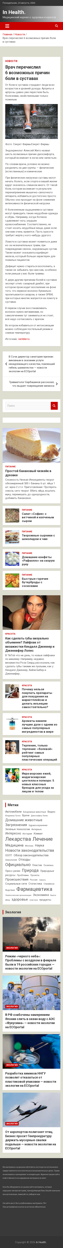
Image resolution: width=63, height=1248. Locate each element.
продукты (45, 899)
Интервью (36, 829)
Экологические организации (18, 895)
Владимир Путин (13, 816)
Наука (39, 845)
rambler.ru (24, 339)
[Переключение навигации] (7, 26)
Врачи (25, 815)
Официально (18, 864)
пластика (33, 900)
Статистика (35, 883)
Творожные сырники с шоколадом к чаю (38, 537)
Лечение (43, 839)
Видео (51, 811)
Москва (29, 846)
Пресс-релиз (12, 871)
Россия (33, 880)
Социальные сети (16, 883)
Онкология (11, 860)
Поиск (54, 406)
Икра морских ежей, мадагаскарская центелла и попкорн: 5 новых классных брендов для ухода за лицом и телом (38, 782)
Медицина (14, 845)
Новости (11, 61)
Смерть (42, 880)
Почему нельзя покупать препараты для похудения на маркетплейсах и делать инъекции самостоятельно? (37, 698)
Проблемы (23, 875)
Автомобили (13, 811)
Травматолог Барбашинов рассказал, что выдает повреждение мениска (31, 384)
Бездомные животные (34, 812)
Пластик (37, 865)
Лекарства (18, 839)
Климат (38, 833)
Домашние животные (23, 820)
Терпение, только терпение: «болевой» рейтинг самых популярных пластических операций (39, 752)
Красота (10, 634)
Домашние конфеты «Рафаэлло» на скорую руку (38, 560)
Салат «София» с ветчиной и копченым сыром (38, 517)
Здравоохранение (38, 825)
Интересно (13, 833)
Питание (10, 466)
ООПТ (8, 855)
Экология (13, 912)
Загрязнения (16, 825)
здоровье (20, 899)
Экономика (41, 895)
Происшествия (16, 879)
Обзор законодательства (31, 855)
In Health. (14, 12)
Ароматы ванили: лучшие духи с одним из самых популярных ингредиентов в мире (39, 726)
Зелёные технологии (17, 829)
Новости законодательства (29, 850)
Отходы (24, 860)
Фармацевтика (34, 889)
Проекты (34, 875)
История (27, 833)
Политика (48, 865)
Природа (30, 870)
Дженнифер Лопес (39, 816)
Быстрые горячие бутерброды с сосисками (35, 582)
